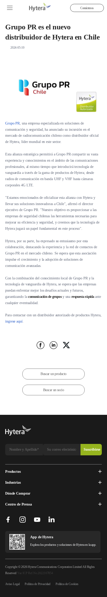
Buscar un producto (53, 374)
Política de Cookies (67, 584)
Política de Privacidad (37, 584)
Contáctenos (86, 8)
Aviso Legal (12, 584)
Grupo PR (12, 123)
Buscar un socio (53, 390)
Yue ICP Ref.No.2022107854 (35, 573)
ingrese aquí (14, 321)
